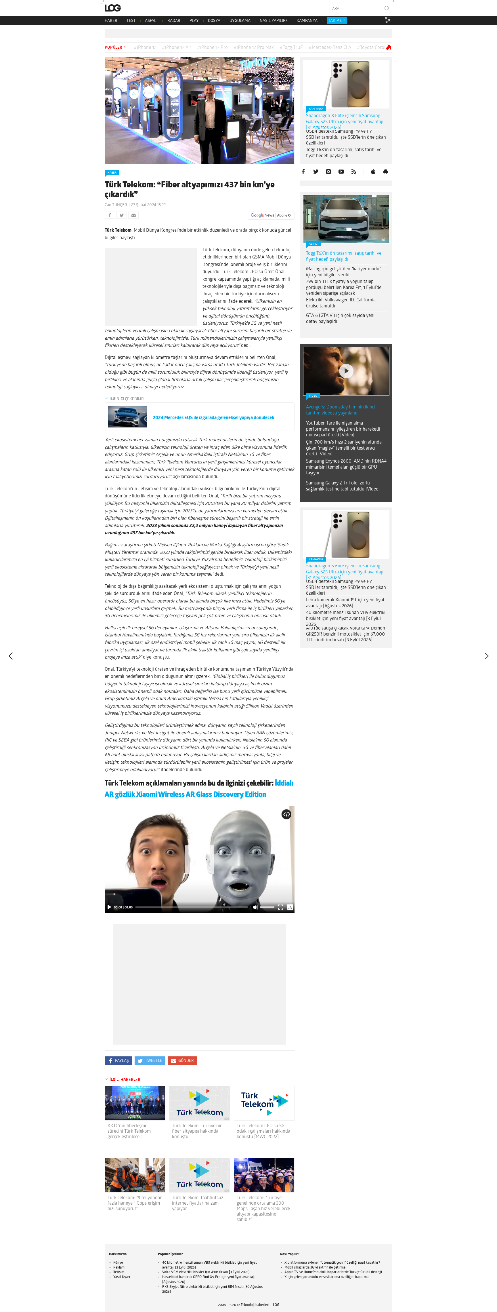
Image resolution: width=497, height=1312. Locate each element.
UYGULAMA (240, 21)
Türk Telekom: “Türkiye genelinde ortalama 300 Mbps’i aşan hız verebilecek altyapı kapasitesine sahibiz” (263, 1209)
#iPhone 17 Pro (212, 47)
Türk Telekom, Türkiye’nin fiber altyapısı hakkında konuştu (197, 1131)
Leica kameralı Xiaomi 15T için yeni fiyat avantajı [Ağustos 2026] (345, 603)
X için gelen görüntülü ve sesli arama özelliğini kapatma (326, 1277)
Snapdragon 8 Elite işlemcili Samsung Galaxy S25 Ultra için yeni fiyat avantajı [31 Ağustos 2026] (344, 122)
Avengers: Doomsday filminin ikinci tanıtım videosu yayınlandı (340, 410)
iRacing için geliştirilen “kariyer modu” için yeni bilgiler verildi (343, 272)
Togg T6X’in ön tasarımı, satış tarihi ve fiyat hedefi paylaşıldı (343, 153)
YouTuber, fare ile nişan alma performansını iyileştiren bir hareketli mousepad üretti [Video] (343, 429)
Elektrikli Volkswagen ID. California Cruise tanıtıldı (341, 303)
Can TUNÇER (116, 205)
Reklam (119, 1267)
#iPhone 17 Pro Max (254, 47)
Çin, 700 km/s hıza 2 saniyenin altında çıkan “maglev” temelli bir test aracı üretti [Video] (344, 448)
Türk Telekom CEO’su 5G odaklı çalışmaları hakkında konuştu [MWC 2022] (263, 1131)
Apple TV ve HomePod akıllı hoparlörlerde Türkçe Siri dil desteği (333, 1272)
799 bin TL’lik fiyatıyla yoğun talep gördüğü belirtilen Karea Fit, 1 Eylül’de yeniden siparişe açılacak (343, 287)
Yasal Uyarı (121, 1277)
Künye (118, 1263)
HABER (111, 21)
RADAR (173, 21)
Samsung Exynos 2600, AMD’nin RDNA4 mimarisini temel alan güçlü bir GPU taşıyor (346, 467)
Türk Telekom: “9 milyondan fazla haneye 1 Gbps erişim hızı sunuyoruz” (135, 1203)
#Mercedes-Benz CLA (330, 47)
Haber (112, 172)
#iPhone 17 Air (176, 47)
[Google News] (271, 216)
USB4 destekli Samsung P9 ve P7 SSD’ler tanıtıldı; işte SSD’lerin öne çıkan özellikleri (346, 137)
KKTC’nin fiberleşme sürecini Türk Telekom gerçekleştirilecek (129, 1131)
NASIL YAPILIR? (273, 21)
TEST (131, 21)
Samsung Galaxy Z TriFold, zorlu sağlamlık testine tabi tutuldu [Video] (343, 486)
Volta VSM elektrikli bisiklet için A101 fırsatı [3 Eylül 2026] (206, 1272)
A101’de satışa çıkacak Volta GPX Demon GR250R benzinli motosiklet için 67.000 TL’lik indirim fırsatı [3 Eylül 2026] (345, 634)
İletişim (118, 1272)
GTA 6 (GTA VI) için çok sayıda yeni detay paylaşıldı (340, 318)
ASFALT (151, 21)
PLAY (194, 21)
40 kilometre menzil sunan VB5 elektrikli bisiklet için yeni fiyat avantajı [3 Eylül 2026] (346, 619)
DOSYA (214, 21)
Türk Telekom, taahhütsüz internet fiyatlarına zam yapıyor (197, 1203)
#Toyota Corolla (373, 47)
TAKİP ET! (336, 21)
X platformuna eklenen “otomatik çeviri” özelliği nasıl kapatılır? (332, 1263)
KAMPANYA (307, 21)
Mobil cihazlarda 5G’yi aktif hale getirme (314, 1267)
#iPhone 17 (145, 47)
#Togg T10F (291, 47)
